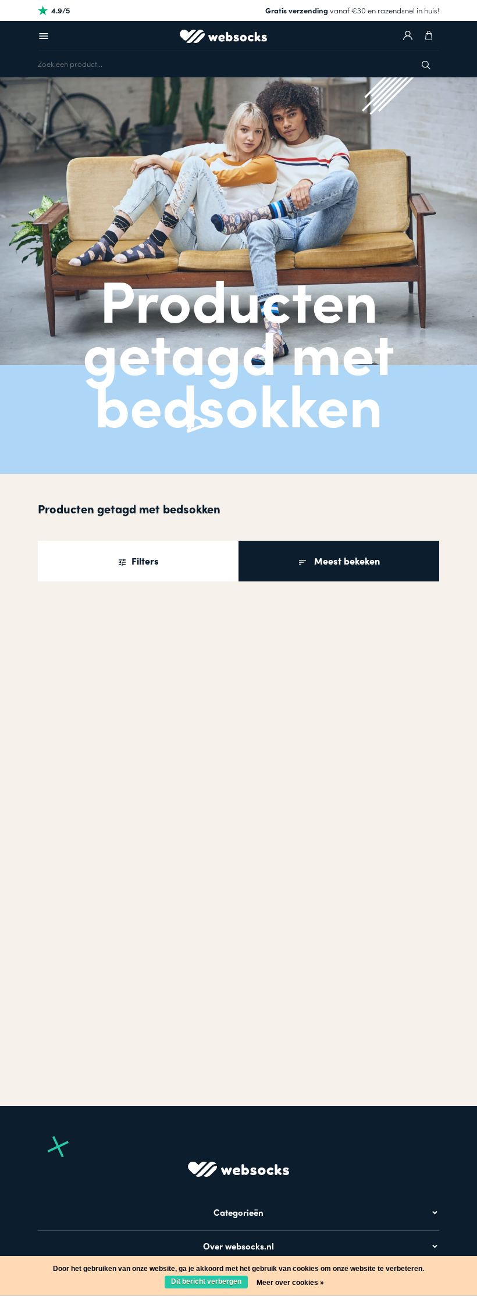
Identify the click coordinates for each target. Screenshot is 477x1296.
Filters (144, 560)
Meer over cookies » (290, 1283)
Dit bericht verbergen (206, 1281)
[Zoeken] (426, 63)
